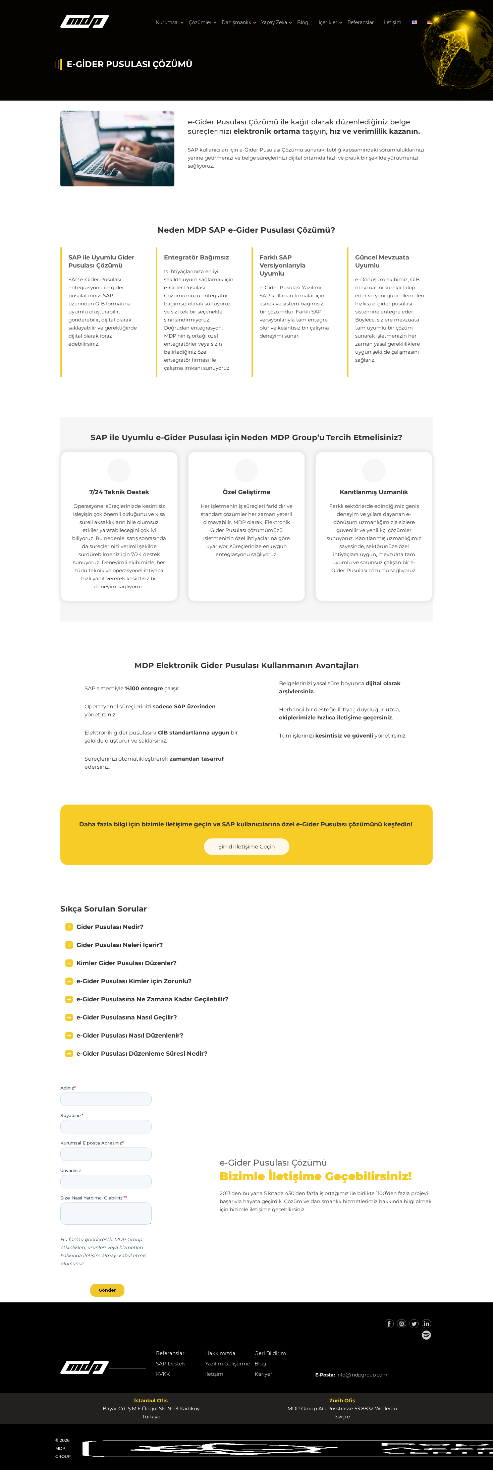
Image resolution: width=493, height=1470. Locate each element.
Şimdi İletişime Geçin (246, 846)
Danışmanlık (236, 22)
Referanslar (360, 22)
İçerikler (328, 22)
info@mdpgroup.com (361, 1375)
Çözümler (200, 22)
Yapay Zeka (274, 22)
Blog (303, 22)
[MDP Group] (84, 23)
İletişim (392, 22)
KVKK (163, 1374)
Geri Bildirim (270, 1353)
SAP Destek (170, 1363)
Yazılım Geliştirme (227, 1363)
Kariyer (263, 1374)
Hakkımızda (220, 1353)
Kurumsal (167, 22)
